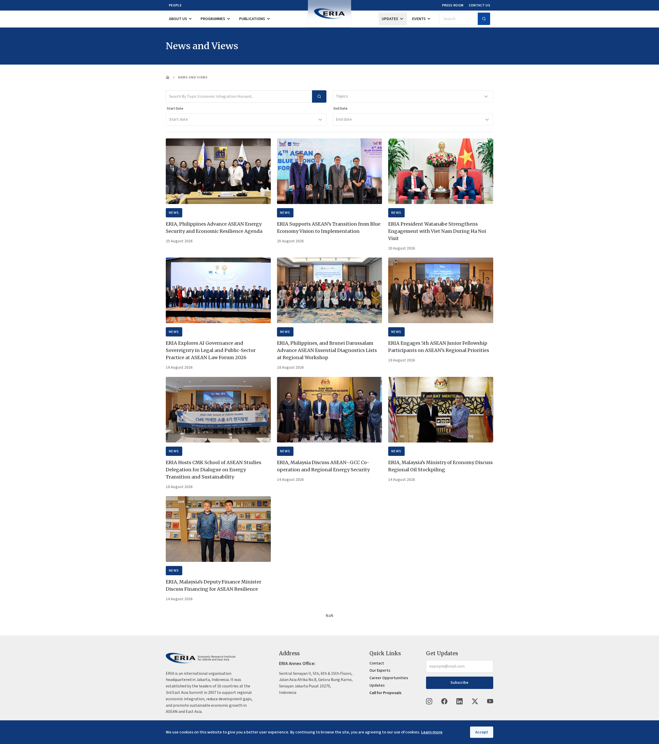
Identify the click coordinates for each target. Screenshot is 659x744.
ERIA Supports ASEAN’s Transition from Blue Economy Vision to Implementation (328, 227)
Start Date (175, 108)
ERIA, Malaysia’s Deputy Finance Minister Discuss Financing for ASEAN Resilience (213, 585)
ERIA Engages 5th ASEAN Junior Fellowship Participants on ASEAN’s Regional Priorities (438, 346)
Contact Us (479, 5)
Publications (252, 19)
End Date (341, 108)
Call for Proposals (385, 693)
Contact (376, 663)
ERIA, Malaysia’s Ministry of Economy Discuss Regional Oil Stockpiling (440, 466)
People (175, 5)
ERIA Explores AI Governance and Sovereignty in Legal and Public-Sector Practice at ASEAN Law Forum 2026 (211, 350)
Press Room (453, 5)
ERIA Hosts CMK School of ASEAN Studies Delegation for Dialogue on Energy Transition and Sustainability (213, 469)
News (174, 212)
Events (419, 19)
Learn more (432, 732)
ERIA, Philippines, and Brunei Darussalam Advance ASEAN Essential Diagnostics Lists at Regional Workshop (327, 350)
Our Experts (379, 670)
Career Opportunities (388, 678)
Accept (481, 732)
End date (344, 119)
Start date (178, 119)
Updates (390, 19)
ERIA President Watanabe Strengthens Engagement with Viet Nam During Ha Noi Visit (437, 231)
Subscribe (459, 682)
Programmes (213, 19)
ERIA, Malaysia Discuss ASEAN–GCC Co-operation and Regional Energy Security (323, 466)
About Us (178, 19)
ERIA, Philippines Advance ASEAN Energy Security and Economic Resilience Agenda (214, 227)
